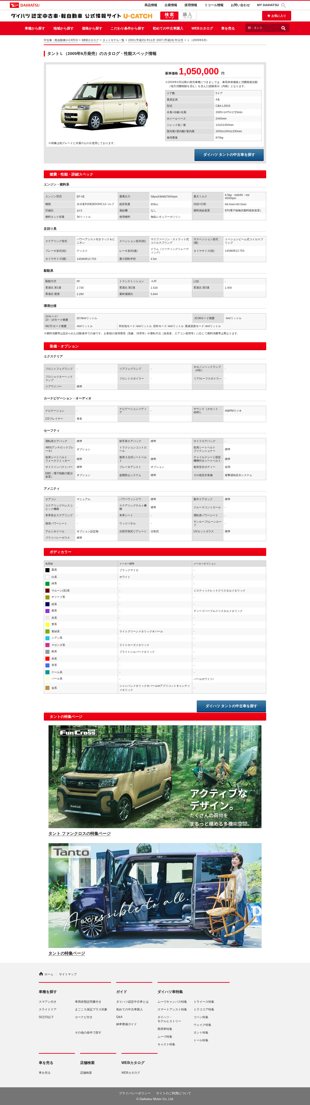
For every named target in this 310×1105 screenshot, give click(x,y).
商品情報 (151, 5)
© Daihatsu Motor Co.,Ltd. (155, 1099)
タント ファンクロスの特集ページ (79, 833)
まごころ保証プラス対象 (91, 1009)
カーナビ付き (84, 1017)
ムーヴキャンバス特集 (172, 1001)
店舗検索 (86, 1072)
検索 (170, 15)
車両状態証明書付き (88, 1001)
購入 (188, 15)
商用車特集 (164, 1029)
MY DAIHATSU (268, 5)
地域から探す (63, 28)
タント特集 (201, 1032)
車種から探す (35, 28)
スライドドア (48, 1009)
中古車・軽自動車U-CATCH (61, 40)
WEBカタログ (202, 28)
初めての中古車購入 (168, 28)
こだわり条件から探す (128, 28)
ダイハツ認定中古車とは (132, 1001)
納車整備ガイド (126, 1024)
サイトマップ (68, 974)
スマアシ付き (48, 1001)
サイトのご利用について (173, 1093)
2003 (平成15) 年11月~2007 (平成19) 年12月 (155, 40)
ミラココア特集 (204, 1009)
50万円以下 (46, 1017)
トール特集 (201, 1040)
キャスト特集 (166, 1044)
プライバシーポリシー (135, 1093)
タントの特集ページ (66, 953)
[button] (284, 5)
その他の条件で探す (88, 1032)
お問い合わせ (240, 5)
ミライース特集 (204, 1001)
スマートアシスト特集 (172, 1009)
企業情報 (171, 5)
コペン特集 (201, 1017)
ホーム (48, 974)
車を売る (228, 28)
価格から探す (92, 28)
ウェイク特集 (202, 1025)
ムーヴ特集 (164, 1036)
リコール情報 (214, 5)
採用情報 (191, 5)
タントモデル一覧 (113, 40)
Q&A (119, 1017)
